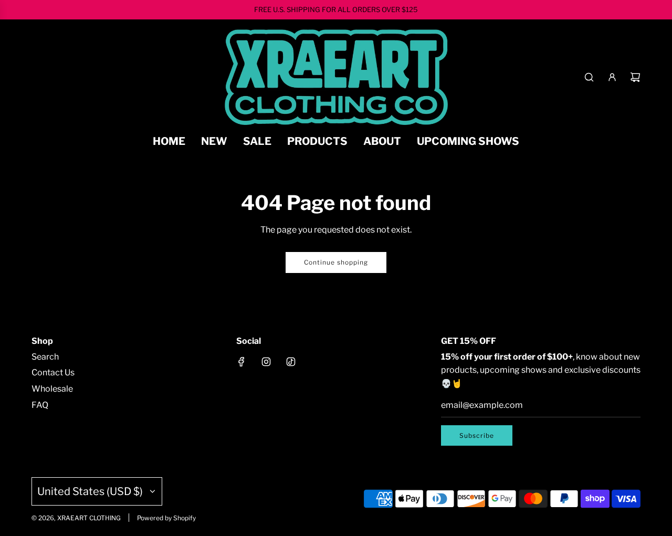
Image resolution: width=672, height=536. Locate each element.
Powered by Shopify (166, 518)
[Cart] (635, 77)
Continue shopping (336, 262)
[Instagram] (266, 361)
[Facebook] (241, 361)
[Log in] (612, 77)
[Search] (589, 77)
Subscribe (476, 435)
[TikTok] (290, 361)
